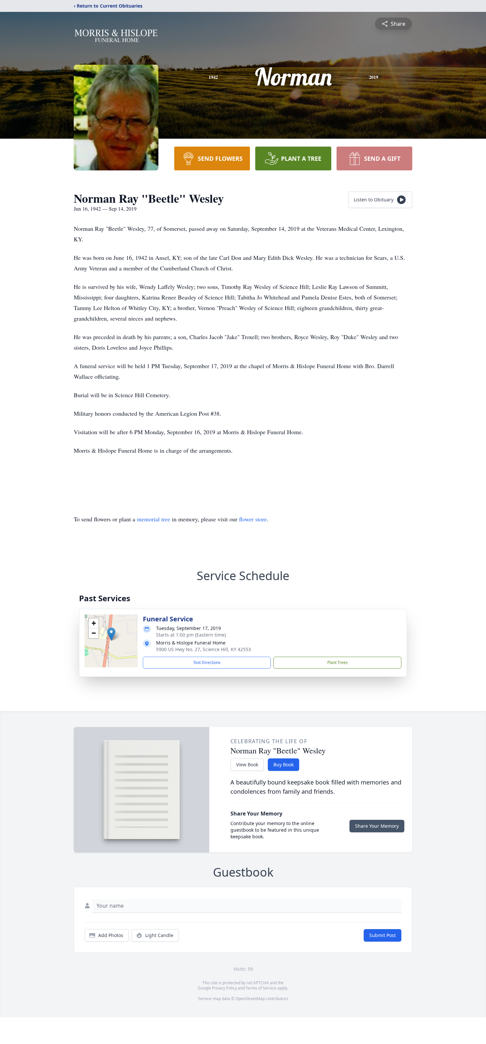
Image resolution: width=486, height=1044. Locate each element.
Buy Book (283, 764)
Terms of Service (261, 988)
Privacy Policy (224, 988)
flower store (253, 519)
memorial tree (153, 519)
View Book (247, 764)
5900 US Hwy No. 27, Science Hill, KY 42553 (203, 649)
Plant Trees (337, 662)
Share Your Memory (377, 826)
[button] (111, 634)
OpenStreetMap (250, 998)
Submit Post (382, 935)
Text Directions (207, 662)
